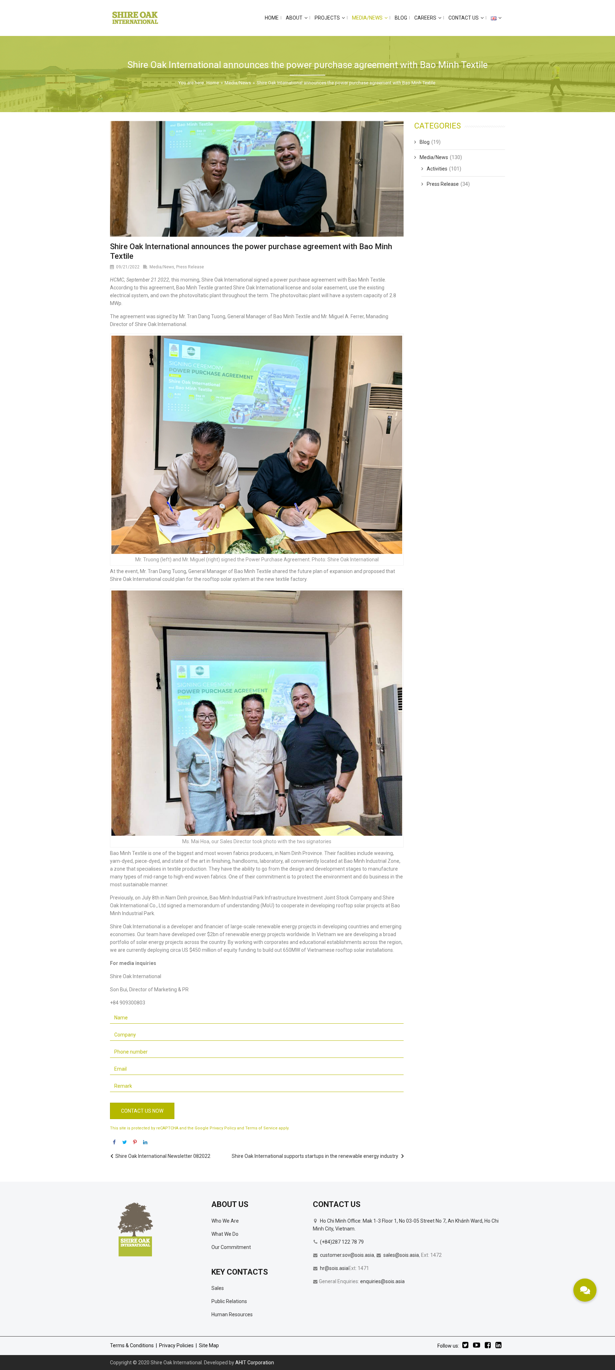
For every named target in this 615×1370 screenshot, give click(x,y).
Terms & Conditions (132, 1345)
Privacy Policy (223, 1128)
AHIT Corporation (254, 1362)
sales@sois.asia (401, 1255)
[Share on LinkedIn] (145, 1142)
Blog (425, 142)
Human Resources (232, 1314)
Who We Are (225, 1221)
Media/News (238, 82)
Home (212, 82)
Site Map (209, 1345)
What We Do (224, 1234)
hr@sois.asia (334, 1268)
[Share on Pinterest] (135, 1142)
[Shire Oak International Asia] (135, 17)
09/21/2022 (128, 266)
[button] (584, 1290)
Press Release (190, 266)
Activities (437, 169)
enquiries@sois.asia (382, 1281)
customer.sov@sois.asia (347, 1255)
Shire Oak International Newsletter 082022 (162, 1156)
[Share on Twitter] (124, 1142)
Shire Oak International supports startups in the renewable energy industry (315, 1156)
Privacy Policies (176, 1345)
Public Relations (229, 1301)
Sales (217, 1288)
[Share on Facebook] (114, 1142)
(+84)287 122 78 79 (342, 1242)
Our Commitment (231, 1247)
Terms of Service (261, 1128)
